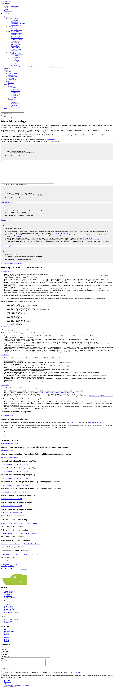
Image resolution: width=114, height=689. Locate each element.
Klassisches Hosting (13, 18)
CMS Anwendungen (14, 42)
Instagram (7, 639)
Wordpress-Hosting (16, 50)
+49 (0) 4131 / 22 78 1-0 (11, 7)
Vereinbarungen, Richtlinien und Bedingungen (17, 685)
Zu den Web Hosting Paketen (28, 523)
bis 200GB (10, 499)
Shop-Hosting (15, 22)
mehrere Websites (13, 457)
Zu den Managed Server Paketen (10, 554)
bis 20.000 (9, 485)
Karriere (13, 97)
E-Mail (3, 656)
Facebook (7, 637)
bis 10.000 (9, 464)
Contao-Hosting (15, 44)
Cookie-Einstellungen (10, 686)
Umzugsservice (15, 57)
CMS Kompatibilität (17, 54)
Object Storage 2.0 (16, 30)
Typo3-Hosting (8, 596)
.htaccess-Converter (13, 76)
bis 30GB (4, 499)
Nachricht (3, 658)
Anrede (3, 648)
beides (16, 443)
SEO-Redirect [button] (5, 355)
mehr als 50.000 (23, 464)
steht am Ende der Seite (88, 238)
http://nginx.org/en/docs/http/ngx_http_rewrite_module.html (57, 392)
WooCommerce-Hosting (11, 612)
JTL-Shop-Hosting (16, 33)
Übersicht (14, 100)
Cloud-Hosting (12, 26)
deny (62, 394)
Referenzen (14, 95)
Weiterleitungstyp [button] (6, 271)
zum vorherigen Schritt (7, 566)
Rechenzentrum (15, 107)
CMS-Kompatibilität (17, 103)
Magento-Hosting (16, 34)
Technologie (11, 99)
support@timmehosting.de (11, 6)
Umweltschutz (15, 94)
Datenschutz (7, 682)
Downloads (11, 83)
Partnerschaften (15, 91)
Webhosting (14, 20)
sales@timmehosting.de (94, 422)
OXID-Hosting (15, 36)
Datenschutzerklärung (76, 672)
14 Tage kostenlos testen (55, 67)
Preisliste (6, 633)
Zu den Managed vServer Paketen (10, 544)
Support (10, 71)
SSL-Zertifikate (15, 65)
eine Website (11, 443)
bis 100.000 (15, 485)
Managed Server (16, 25)
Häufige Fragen (12, 73)
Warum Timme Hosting (18, 89)
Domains (13, 63)
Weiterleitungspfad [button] (6, 327)
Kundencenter (8, 11)
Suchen (3, 115)
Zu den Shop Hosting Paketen (28, 533)
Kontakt (13, 87)
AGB (5, 683)
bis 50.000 (15, 464)
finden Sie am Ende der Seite (60, 233)
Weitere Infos (11, 52)
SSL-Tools (11, 78)
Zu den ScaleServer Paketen (9, 523)
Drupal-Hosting (15, 46)
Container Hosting (16, 62)
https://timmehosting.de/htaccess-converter (101, 396)
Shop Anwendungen (13, 31)
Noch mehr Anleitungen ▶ (8, 415)
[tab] (57, 271)
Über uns (10, 86)
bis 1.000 (3, 464)
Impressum (7, 680)
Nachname (4, 654)
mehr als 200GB (17, 499)
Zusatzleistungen (12, 59)
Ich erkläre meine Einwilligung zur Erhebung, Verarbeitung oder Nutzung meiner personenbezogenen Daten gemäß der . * (43, 672)
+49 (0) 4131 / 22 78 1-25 (77, 422)
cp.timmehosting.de (50, 139)
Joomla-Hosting (15, 47)
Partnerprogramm (16, 92)
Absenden (4, 674)
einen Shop (4, 443)
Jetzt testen (24, 569)
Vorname (3, 653)
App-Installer (15, 60)
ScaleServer (14, 28)
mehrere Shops (11, 450)
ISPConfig (14, 105)
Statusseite (7, 9)
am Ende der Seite (94, 239)
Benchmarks (14, 102)
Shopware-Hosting (16, 39)
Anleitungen (11, 75)
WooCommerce (15, 41)
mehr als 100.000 (24, 485)
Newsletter (11, 81)
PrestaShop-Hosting (17, 38)
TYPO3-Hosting (16, 49)
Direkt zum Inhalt (6, 1)
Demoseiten (14, 55)
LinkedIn (6, 641)
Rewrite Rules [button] (5, 385)
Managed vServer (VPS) (18, 23)
